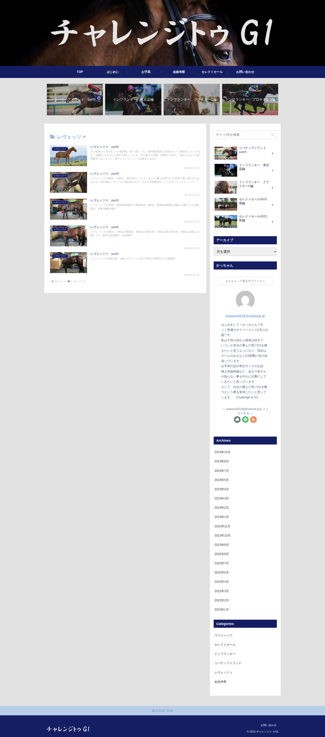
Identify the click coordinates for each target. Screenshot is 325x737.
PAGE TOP (164, 711)
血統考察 (220, 682)
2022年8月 (221, 554)
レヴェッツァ (223, 672)
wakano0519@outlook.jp (245, 316)
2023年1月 (221, 517)
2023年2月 (221, 507)
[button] (273, 135)
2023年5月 (221, 480)
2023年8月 (221, 461)
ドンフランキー (224, 654)
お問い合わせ (268, 725)
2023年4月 (221, 489)
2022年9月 (221, 545)
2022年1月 (221, 609)
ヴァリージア (223, 635)
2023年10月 (222, 452)
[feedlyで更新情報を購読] (245, 419)
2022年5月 (221, 572)
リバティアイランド (227, 663)
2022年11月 (222, 526)
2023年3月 (221, 498)
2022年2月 (221, 600)
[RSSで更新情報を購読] (253, 419)
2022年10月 (222, 535)
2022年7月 (221, 563)
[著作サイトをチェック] (237, 419)
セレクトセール (224, 644)
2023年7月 (221, 470)
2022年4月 (221, 581)
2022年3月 (221, 591)
